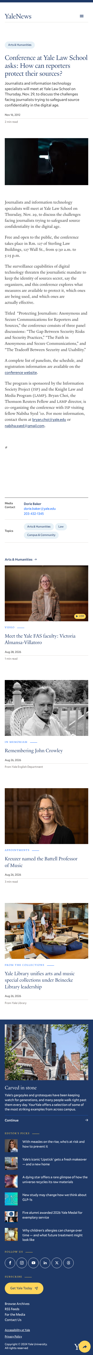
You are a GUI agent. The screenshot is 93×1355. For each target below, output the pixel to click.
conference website (21, 372)
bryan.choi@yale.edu (49, 419)
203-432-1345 (34, 513)
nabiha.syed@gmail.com (24, 425)
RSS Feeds (12, 1309)
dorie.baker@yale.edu (40, 508)
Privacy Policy (13, 1336)
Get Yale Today (21, 1288)
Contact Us (13, 1319)
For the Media (15, 1314)
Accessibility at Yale (17, 1330)
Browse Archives (17, 1303)
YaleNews (18, 17)
